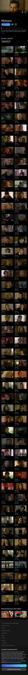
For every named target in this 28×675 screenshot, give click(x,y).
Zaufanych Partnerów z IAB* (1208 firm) (13, 659)
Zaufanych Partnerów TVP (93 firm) (14, 661)
